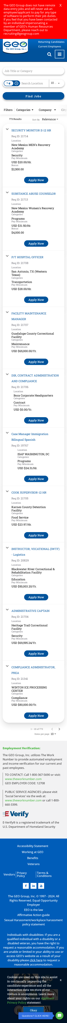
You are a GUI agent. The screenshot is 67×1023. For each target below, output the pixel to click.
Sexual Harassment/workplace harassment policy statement (33, 922)
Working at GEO (32, 852)
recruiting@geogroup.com (21, 34)
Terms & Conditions (44, 874)
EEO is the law (33, 910)
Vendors (9, 874)
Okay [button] (33, 1010)
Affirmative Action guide (33, 915)
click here (36, 960)
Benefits (32, 858)
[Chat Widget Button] (59, 1015)
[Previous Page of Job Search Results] (52, 728)
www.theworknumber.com (23, 779)
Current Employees (49, 46)
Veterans (34, 864)
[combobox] (31, 71)
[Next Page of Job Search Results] (59, 728)
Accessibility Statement (32, 846)
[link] (33, 155)
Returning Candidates (51, 42)
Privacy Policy (22, 874)
